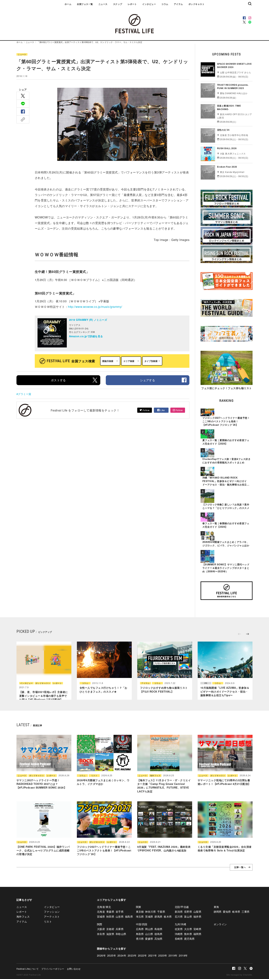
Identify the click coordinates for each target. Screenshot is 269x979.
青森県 (110, 911)
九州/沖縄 (180, 924)
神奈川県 (150, 911)
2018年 (183, 955)
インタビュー (149, 4)
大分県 (188, 929)
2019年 (173, 955)
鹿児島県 (189, 938)
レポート (132, 4)
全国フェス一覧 (85, 4)
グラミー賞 (24, 394)
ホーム (68, 4)
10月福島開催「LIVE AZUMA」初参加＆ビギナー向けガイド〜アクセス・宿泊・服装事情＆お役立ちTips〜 (224, 691)
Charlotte (247, 974)
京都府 (110, 929)
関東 (138, 907)
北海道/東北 (104, 907)
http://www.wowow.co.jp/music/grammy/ (95, 307)
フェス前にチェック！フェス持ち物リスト (226, 388)
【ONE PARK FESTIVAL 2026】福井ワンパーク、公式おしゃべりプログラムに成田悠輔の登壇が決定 (43, 850)
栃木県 (168, 916)
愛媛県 (149, 938)
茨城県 (149, 916)
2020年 (162, 955)
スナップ (117, 4)
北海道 (101, 911)
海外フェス (155, 775)
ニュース (103, 4)
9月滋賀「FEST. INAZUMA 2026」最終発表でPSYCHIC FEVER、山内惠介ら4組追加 (163, 848)
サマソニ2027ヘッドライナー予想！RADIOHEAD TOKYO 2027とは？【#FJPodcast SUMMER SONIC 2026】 (41, 783)
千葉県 (161, 911)
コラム (164, 4)
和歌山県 (121, 934)
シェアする (147, 380)
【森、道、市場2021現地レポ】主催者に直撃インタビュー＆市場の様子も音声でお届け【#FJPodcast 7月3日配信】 (43, 695)
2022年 (142, 955)
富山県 (188, 916)
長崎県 (179, 938)
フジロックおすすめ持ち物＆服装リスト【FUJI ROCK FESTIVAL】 (164, 689)
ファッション (52, 911)
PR (205, 683)
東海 (216, 907)
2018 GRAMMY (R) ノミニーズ (88, 320)
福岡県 (197, 934)
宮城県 (101, 916)
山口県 (149, 934)
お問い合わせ (74, 968)
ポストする (58, 380)
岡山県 (149, 929)
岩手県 (120, 911)
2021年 (152, 955)
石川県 (179, 916)
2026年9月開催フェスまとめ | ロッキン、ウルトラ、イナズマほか (103, 782)
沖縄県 (179, 934)
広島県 (140, 929)
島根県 (158, 929)
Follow (146, 410)
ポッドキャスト (196, 4)
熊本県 (188, 934)
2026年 (101, 955)
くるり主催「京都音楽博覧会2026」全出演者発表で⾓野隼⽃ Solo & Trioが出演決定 (225, 848)
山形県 (120, 916)
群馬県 (158, 916)
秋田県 (110, 916)
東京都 (140, 911)
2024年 (121, 955)
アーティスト (52, 916)
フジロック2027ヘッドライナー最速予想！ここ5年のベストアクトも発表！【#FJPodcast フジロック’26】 (104, 850)
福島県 (129, 916)
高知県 (158, 938)
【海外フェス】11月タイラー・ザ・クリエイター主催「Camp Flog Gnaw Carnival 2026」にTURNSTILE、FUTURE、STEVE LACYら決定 (164, 785)
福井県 (197, 916)
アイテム (178, 4)
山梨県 (197, 911)
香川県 (140, 938)
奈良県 (101, 934)
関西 (99, 924)
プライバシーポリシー (52, 968)
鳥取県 (140, 934)
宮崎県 (197, 929)
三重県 (245, 911)
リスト (94, 775)
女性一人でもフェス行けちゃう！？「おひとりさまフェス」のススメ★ (103, 689)
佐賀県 (179, 929)
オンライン (220, 924)
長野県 (188, 911)
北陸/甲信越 (182, 907)
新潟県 (179, 911)
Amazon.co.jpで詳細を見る (86, 336)
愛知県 (227, 911)
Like (162, 410)
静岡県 (218, 911)
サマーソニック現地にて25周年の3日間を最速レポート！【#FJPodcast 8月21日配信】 (224, 782)
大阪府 (101, 929)
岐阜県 (236, 911)
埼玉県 (140, 916)
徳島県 (158, 934)
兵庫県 (120, 929)
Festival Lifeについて (27, 968)
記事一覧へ (240, 867)
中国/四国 (141, 924)
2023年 (132, 955)
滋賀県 (110, 934)
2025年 (111, 955)
